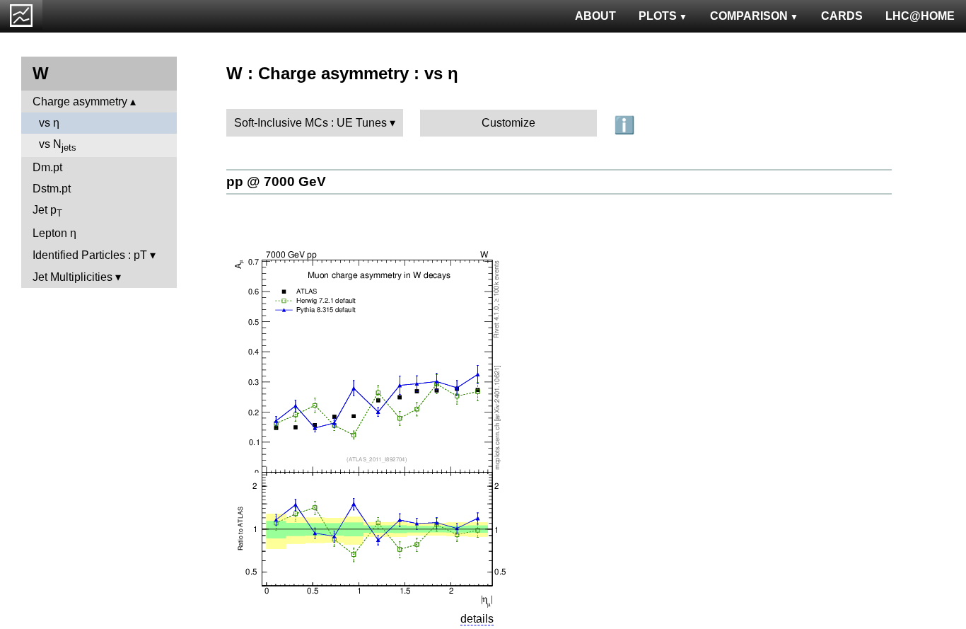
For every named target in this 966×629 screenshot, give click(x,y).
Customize (508, 123)
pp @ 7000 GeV (276, 181)
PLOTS (658, 16)
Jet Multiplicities (72, 277)
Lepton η (54, 233)
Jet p (47, 211)
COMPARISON (749, 16)
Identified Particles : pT (90, 255)
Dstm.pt (52, 189)
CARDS (842, 16)
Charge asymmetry (80, 102)
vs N (57, 145)
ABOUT (595, 16)
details (477, 619)
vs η (49, 123)
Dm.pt (47, 167)
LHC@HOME (920, 16)
